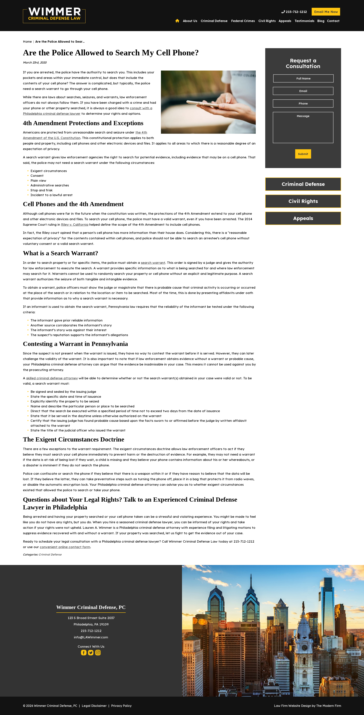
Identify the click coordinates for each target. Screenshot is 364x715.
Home (177, 21)
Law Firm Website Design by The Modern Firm (307, 706)
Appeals (285, 21)
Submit (303, 154)
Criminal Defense (214, 21)
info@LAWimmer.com (91, 637)
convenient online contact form (65, 547)
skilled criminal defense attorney (52, 378)
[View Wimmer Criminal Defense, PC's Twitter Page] (91, 654)
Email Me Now (326, 12)
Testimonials (304, 21)
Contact (333, 21)
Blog (320, 21)
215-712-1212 (296, 12)
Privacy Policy (121, 706)
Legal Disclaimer (94, 706)
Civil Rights (267, 21)
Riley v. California (74, 224)
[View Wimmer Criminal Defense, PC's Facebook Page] (84, 654)
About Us (190, 21)
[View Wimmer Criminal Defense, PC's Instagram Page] (98, 654)
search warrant (153, 263)
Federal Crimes (243, 21)
